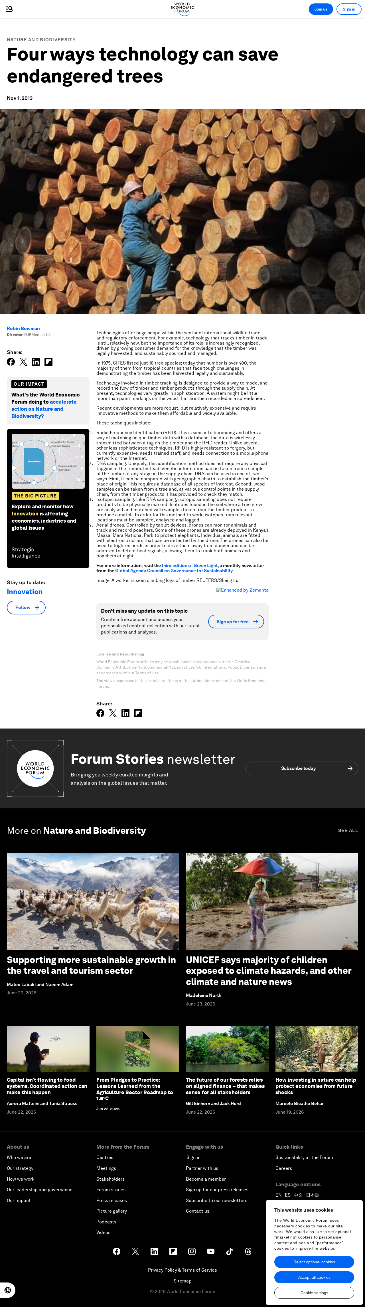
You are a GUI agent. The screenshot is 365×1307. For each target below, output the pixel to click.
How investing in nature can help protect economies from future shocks (315, 1086)
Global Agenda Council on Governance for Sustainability (174, 570)
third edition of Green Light (190, 565)
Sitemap (183, 1281)
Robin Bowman (23, 328)
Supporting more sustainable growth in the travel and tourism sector (91, 965)
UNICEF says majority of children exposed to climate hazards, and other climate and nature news (268, 970)
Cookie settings (314, 1292)
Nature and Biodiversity (41, 40)
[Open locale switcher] (7, 1290)
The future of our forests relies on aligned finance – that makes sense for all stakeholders (225, 1086)
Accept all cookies (314, 1277)
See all (348, 830)
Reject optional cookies (314, 1262)
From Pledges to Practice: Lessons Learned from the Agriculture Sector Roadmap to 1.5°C (134, 1089)
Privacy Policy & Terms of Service (182, 1270)
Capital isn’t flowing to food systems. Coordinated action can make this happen (47, 1086)
